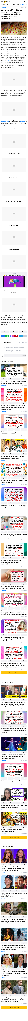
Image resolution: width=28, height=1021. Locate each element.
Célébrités (3, 708)
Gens (2, 435)
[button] (5, 332)
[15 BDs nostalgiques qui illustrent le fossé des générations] (14, 819)
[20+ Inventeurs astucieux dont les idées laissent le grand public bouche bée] (14, 371)
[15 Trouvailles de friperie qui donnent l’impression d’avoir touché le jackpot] (14, 576)
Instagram (22, 121)
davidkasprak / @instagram (20, 327)
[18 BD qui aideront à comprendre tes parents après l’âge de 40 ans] (14, 446)
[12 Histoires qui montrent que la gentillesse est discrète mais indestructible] (14, 550)
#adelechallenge (5, 121)
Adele (9, 60)
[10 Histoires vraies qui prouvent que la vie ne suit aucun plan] (14, 421)
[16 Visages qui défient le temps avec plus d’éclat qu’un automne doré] (14, 795)
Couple (2, 509)
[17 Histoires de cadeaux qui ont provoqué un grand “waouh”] (14, 470)
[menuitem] (3, 4)
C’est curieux (3, 7)
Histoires (3, 484)
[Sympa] (7, 2)
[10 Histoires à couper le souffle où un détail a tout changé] (14, 770)
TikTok (5, 57)
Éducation (3, 460)
